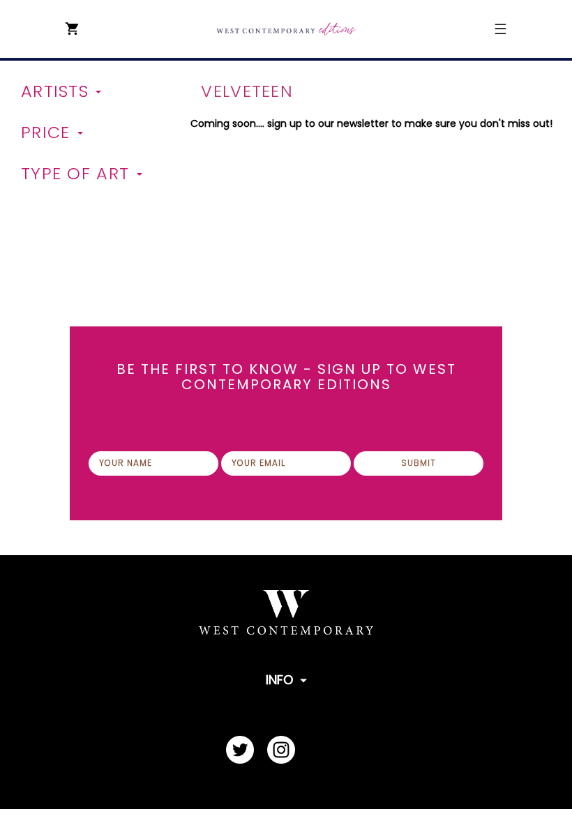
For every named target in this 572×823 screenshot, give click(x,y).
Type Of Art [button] (78, 174)
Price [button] (48, 133)
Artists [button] (57, 92)
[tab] (100, 92)
